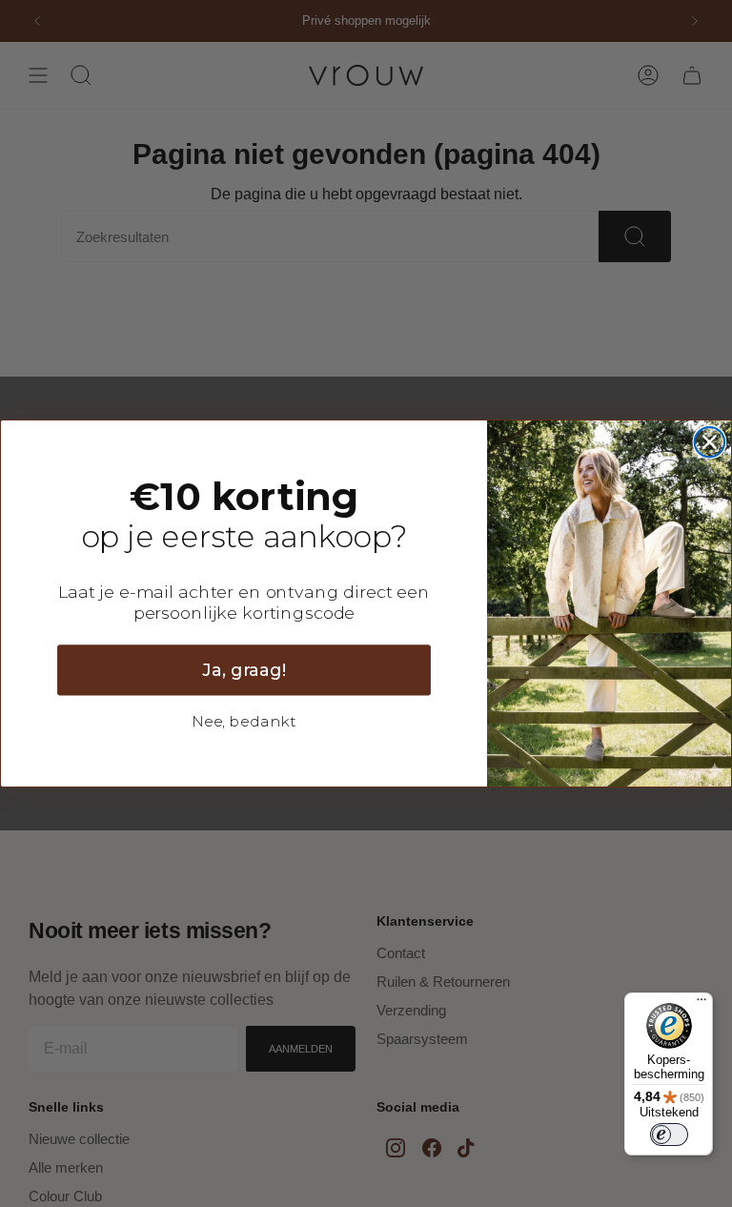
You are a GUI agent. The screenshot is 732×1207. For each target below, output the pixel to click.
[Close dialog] (710, 442)
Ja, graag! (244, 670)
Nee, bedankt (244, 721)
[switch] (669, 1134)
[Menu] (701, 1003)
